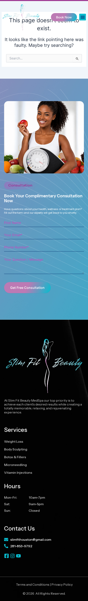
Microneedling (15, 465)
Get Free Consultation (27, 288)
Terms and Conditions (32, 584)
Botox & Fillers (15, 457)
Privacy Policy (62, 584)
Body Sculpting (15, 449)
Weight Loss (13, 441)
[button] (82, 17)
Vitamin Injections (18, 472)
